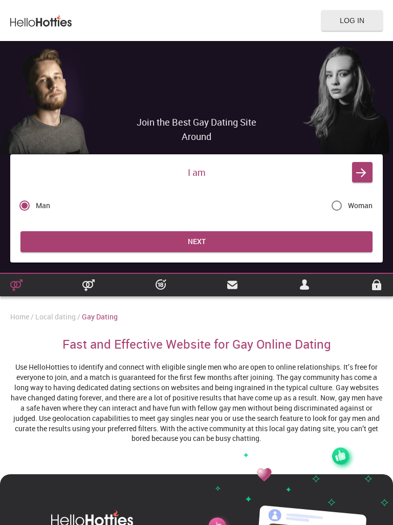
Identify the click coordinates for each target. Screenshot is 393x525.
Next (197, 241)
